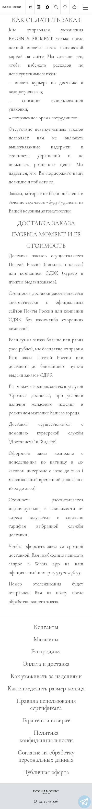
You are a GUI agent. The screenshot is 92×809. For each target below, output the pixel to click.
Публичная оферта (46, 772)
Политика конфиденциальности (46, 736)
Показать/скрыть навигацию (85, 8)
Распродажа (46, 651)
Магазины (46, 639)
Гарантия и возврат (46, 720)
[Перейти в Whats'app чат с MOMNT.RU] (84, 801)
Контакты (46, 627)
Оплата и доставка (46, 664)
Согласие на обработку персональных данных (46, 756)
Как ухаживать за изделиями (46, 676)
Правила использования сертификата (46, 704)
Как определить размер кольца (46, 688)
